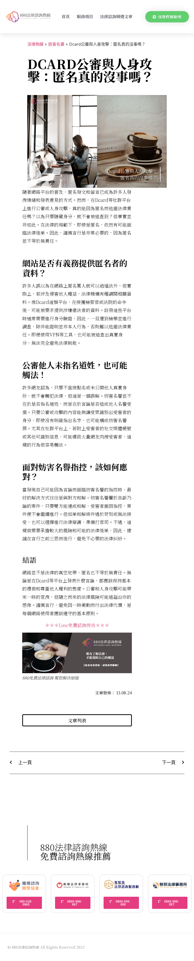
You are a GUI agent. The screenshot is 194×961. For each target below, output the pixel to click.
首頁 (66, 16)
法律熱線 (35, 44)
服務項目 (85, 16)
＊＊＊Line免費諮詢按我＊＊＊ (77, 625)
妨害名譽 (56, 44)
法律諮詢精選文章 (116, 16)
